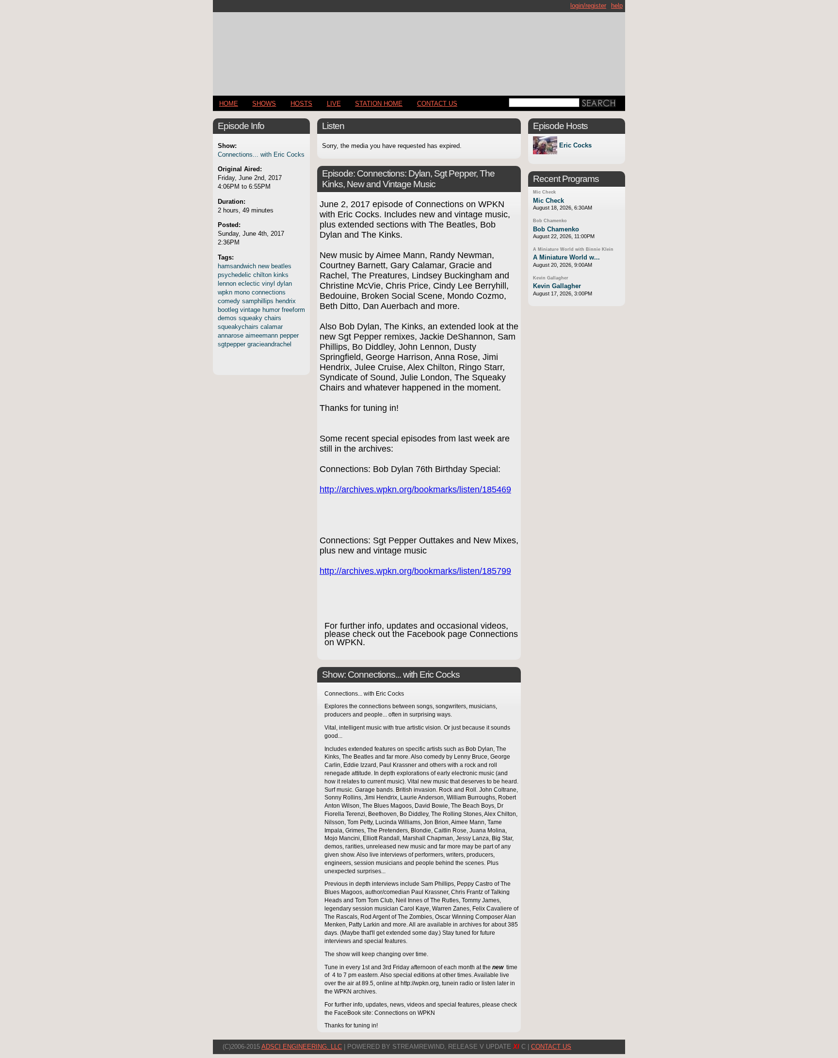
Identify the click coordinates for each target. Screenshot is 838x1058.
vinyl (268, 283)
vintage (250, 309)
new (263, 266)
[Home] (419, 50)
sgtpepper (231, 344)
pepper (289, 335)
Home (228, 103)
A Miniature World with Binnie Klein (573, 249)
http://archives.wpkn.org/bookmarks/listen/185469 (415, 489)
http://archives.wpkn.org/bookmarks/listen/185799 (415, 571)
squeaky (250, 318)
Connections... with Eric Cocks (261, 154)
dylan (284, 283)
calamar (271, 326)
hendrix (285, 301)
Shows (264, 103)
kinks (281, 274)
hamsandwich (237, 266)
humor (271, 309)
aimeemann (261, 335)
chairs (272, 318)
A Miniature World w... (566, 257)
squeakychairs (238, 326)
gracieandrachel (269, 344)
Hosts (301, 103)
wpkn (225, 292)
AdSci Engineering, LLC (301, 1046)
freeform (293, 309)
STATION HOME (379, 103)
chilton (262, 274)
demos (227, 318)
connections (269, 292)
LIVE (334, 103)
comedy (229, 301)
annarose (230, 335)
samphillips (258, 301)
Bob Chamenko (550, 220)
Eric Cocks (575, 145)
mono (242, 292)
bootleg (228, 309)
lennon (227, 283)
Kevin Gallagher (550, 278)
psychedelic (234, 274)
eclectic (249, 283)
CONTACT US (437, 103)
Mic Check (544, 192)
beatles (281, 266)
